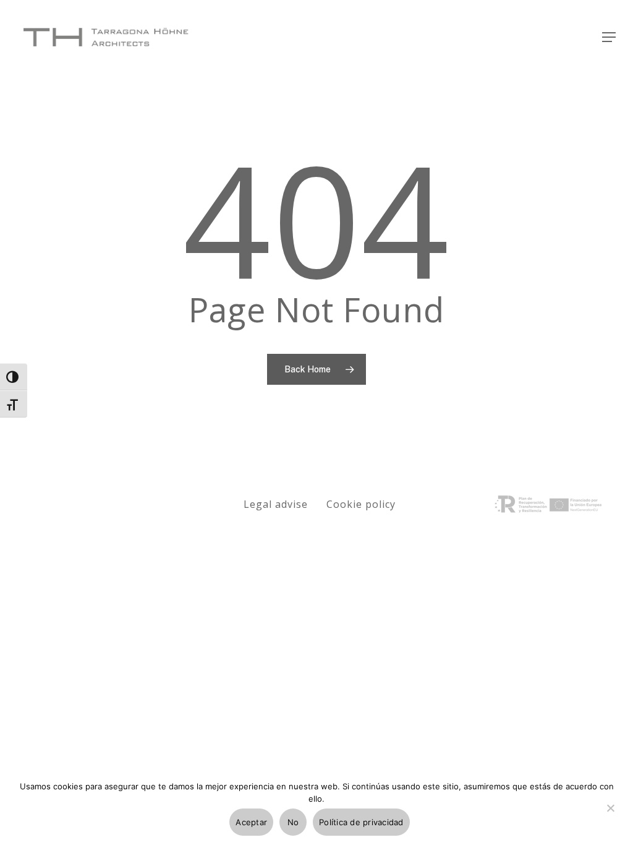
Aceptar (251, 822)
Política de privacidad (361, 822)
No (293, 822)
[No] (610, 815)
